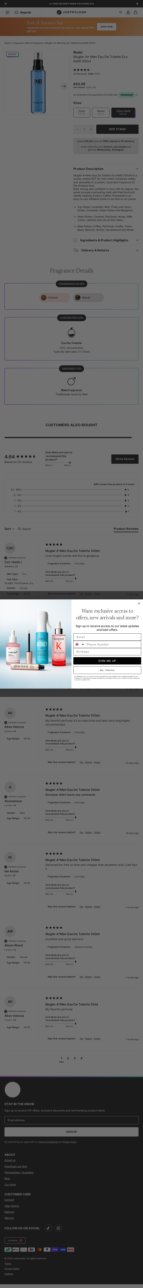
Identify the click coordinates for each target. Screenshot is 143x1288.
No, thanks (107, 670)
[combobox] (79, 644)
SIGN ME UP (107, 661)
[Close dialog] (139, 603)
